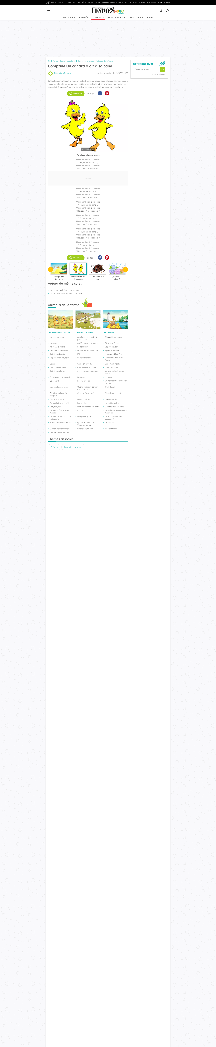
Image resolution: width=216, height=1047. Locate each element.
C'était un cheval (57, 399)
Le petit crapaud (84, 357)
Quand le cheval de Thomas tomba (85, 423)
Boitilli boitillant (83, 399)
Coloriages (69, 17)
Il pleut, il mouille (112, 350)
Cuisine (68, 2)
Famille (113, 2)
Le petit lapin (82, 347)
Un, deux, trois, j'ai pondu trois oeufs (60, 417)
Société (128, 2)
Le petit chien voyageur (60, 357)
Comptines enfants (67, 61)
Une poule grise (84, 416)
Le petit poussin (111, 347)
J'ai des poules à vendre (87, 371)
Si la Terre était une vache (88, 406)
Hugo (160, 2)
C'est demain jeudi (113, 393)
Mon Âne (54, 343)
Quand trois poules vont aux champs (87, 388)
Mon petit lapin (111, 428)
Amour (97, 2)
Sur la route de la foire (114, 406)
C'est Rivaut (110, 387)
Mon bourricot (83, 410)
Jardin (90, 2)
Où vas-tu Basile (112, 343)
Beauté (60, 2)
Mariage (105, 2)
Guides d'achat (145, 17)
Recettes (76, 2)
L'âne (79, 354)
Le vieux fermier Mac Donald (114, 358)
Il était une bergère (58, 354)
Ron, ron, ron (55, 406)
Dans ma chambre (58, 367)
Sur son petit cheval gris (60, 428)
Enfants (54, 447)
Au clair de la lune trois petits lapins (87, 338)
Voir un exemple (158, 75)
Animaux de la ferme (104, 61)
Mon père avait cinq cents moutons (116, 411)
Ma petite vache (111, 403)
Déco (84, 2)
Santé (120, 2)
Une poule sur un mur (59, 387)
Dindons (80, 377)
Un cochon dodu (57, 337)
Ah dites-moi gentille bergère (58, 394)
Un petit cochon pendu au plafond (116, 382)
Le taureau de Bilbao (59, 350)
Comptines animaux (86, 61)
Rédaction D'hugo (62, 73)
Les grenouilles (111, 399)
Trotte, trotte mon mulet (60, 422)
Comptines (98, 17)
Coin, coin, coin (111, 367)
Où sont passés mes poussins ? (113, 417)
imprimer (77, 93)
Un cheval (109, 422)
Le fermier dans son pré (87, 350)
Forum (167, 2)
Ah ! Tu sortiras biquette (87, 343)
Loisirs (142, 2)
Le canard (54, 381)
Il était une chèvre (57, 371)
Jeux (132, 17)
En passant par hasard (60, 377)
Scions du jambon (85, 428)
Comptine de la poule (86, 367)
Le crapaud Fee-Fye (113, 354)
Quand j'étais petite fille (60, 403)
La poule (108, 377)
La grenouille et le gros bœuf (114, 372)
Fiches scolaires (116, 17)
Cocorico (54, 364)
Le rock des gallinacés (59, 432)
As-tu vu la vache (57, 347)
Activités (83, 17)
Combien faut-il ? (84, 364)
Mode (53, 2)
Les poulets (82, 403)
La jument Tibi (83, 381)
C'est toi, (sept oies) (85, 393)
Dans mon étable (112, 364)
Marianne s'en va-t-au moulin (59, 411)
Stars (135, 2)
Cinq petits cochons (113, 337)
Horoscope (151, 2)
